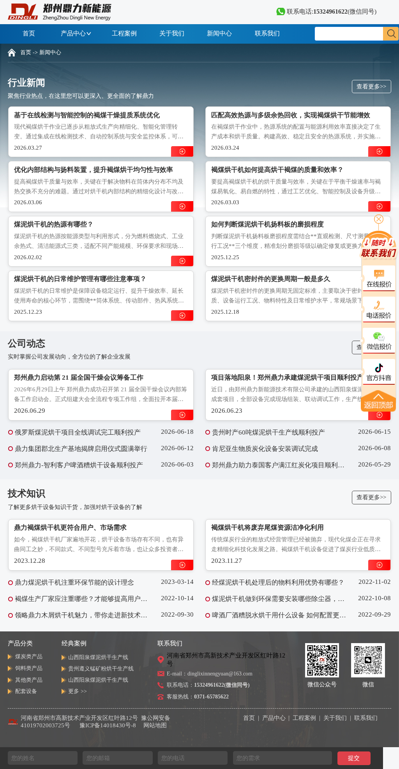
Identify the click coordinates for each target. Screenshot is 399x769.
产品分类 (20, 643)
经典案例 (74, 643)
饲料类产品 (28, 668)
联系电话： (208, 685)
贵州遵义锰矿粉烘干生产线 (101, 669)
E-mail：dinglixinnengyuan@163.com (209, 674)
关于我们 (171, 33)
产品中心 (73, 33)
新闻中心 (219, 33)
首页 (29, 33)
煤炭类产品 (28, 656)
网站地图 (155, 725)
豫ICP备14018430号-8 (107, 725)
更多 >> (77, 691)
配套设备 (26, 691)
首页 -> (29, 52)
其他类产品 (28, 680)
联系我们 (267, 33)
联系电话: (330, 11)
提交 (354, 758)
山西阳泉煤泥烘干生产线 (98, 657)
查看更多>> (371, 86)
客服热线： (198, 697)
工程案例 (124, 33)
